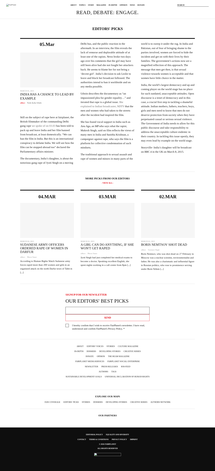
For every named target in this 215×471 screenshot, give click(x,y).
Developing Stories (109, 351)
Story (91, 5)
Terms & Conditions (99, 439)
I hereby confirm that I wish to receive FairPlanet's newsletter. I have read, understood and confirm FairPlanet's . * (108, 327)
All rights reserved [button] (107, 448)
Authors (103, 371)
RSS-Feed (125, 366)
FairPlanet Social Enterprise (123, 361)
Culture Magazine (128, 346)
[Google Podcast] (129, 384)
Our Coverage (52, 402)
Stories (111, 346)
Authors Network (160, 402)
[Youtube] (197, 10)
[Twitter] (193, 10)
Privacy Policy (115, 328)
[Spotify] (117, 384)
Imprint (134, 439)
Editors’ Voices (95, 346)
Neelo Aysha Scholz (34, 103)
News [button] (132, 5)
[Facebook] (183, 10)
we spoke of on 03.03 (44, 125)
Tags (113, 371)
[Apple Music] (123, 384)
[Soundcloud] (202, 10)
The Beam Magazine (119, 356)
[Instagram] (188, 10)
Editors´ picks (71, 402)
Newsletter (91, 366)
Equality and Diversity (117, 434)
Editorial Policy (94, 434)
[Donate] (178, 10)
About (73, 5)
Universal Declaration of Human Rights (127, 376)
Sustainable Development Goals (84, 376)
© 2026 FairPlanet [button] (107, 444)
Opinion (123, 5)
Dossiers (91, 351)
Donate (141, 5)
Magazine (101, 5)
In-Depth (113, 5)
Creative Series (132, 351)
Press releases (109, 366)
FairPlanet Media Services (89, 361)
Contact (81, 439)
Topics (82, 5)
